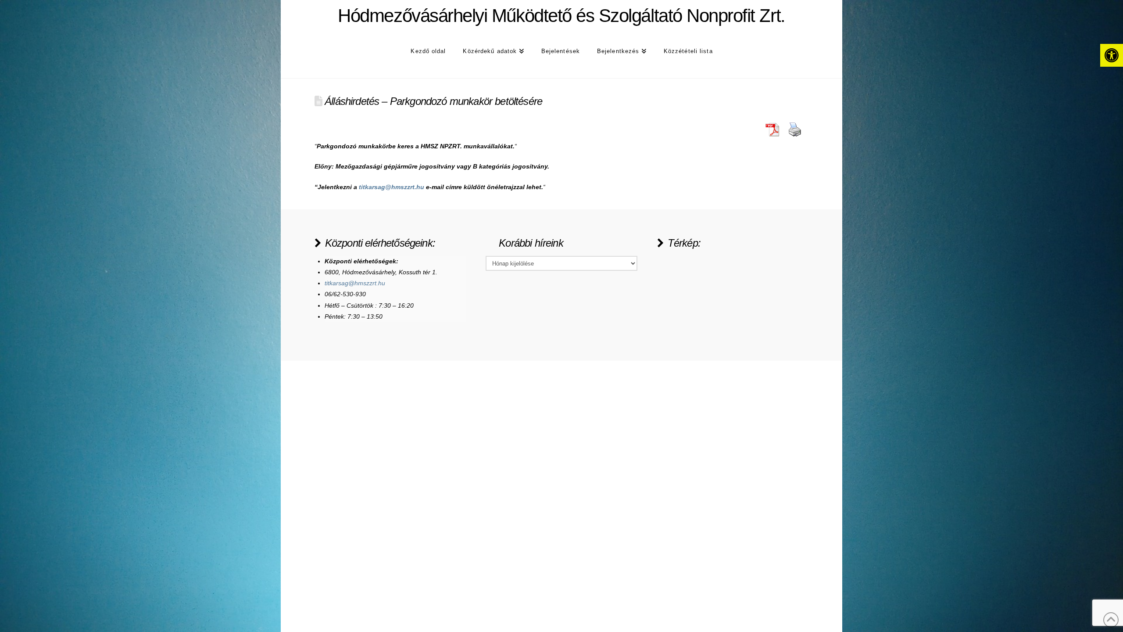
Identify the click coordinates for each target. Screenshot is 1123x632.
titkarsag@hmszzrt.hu (391, 186)
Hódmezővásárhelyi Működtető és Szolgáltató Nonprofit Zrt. (561, 16)
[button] (1111, 55)
